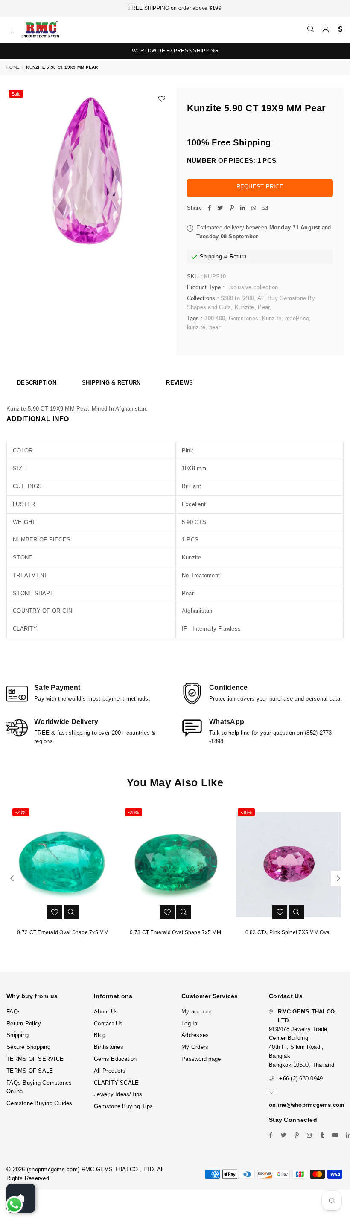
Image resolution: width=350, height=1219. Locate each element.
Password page (201, 1059)
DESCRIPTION (36, 382)
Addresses (195, 1035)
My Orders (194, 1047)
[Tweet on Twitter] (220, 208)
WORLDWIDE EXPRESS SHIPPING (175, 51)
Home (13, 67)
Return (238, 256)
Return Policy (23, 1023)
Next (338, 878)
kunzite (196, 327)
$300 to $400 (237, 298)
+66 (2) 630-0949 (301, 1078)
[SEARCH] (310, 29)
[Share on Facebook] (209, 208)
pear (214, 327)
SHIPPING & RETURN (111, 382)
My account (196, 1011)
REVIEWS (179, 382)
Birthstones (108, 1047)
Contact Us (108, 1023)
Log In (189, 1023)
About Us (106, 1011)
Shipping (211, 256)
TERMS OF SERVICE (35, 1059)
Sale (16, 93)
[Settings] (338, 29)
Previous (11, 878)
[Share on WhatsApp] (254, 208)
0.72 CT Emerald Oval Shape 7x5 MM (62, 932)
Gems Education (115, 1059)
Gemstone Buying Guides (39, 1103)
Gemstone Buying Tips (123, 1106)
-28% (133, 812)
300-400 (214, 318)
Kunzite (244, 307)
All (260, 298)
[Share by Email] (265, 208)
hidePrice (297, 318)
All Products (109, 1071)
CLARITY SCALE (116, 1083)
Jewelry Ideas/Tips (118, 1094)
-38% (246, 812)
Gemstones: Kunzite (255, 318)
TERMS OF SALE (29, 1071)
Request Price (259, 186)
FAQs (13, 1011)
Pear (263, 307)
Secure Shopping (28, 1047)
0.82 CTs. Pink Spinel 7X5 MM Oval (288, 932)
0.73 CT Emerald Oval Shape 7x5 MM (175, 932)
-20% (20, 812)
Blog (99, 1035)
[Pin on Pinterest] (231, 208)
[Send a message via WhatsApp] (14, 1205)
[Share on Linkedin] (242, 208)
